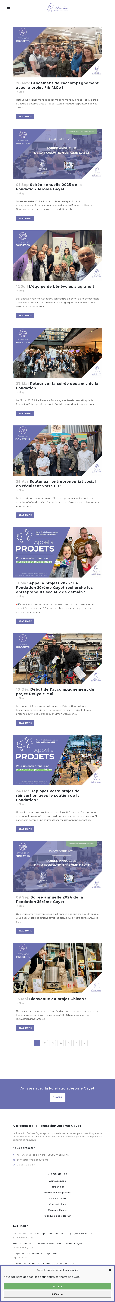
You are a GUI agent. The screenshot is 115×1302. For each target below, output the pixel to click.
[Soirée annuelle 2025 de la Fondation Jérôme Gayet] (57, 154)
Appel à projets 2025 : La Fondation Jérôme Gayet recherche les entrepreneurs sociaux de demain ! (54, 587)
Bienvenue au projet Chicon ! (57, 999)
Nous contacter (57, 1198)
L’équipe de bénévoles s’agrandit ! (63, 286)
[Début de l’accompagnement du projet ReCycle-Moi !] (57, 658)
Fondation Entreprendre (57, 1192)
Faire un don (57, 1186)
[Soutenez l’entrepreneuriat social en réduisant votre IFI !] (57, 450)
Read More (25, 117)
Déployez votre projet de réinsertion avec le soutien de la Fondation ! (48, 795)
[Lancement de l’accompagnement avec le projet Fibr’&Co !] (57, 52)
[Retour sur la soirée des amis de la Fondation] (57, 353)
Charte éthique (57, 1204)
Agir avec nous (57, 1181)
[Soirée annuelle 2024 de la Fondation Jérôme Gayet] (57, 866)
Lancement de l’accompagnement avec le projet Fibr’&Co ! (52, 1233)
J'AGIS (57, 1097)
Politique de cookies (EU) (57, 1216)
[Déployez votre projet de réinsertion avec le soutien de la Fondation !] (57, 760)
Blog (21, 91)
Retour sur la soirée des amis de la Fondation (43, 1263)
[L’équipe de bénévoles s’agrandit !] (57, 255)
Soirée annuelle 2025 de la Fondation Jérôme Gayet (47, 1243)
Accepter (57, 1286)
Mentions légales (57, 1210)
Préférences (57, 1294)
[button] (109, 1270)
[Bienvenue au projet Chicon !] (57, 968)
